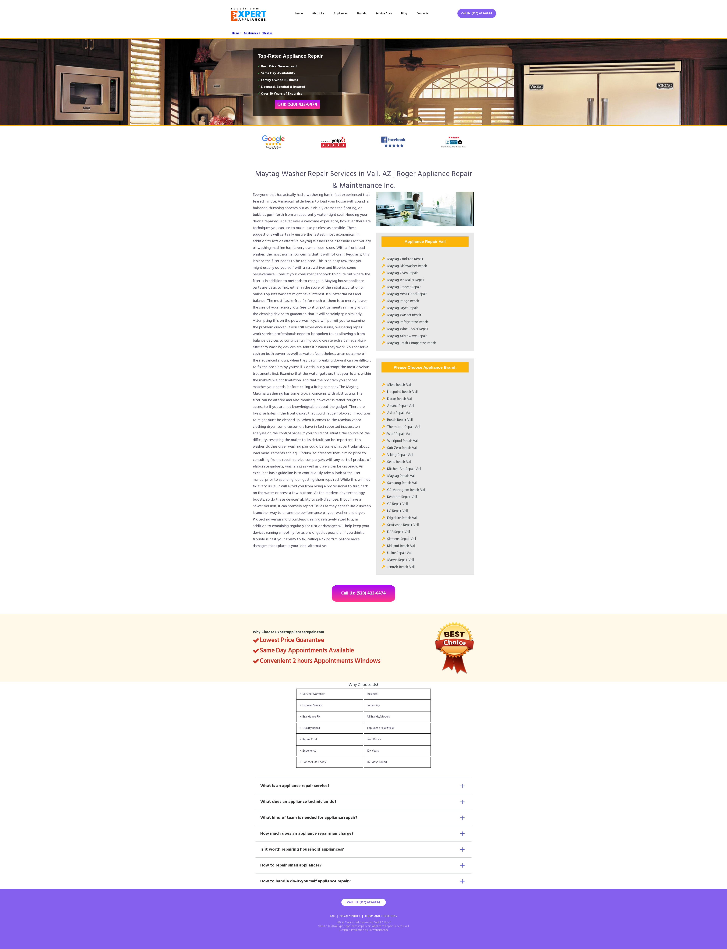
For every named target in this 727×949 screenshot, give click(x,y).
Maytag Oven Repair (402, 273)
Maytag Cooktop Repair (405, 259)
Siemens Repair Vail (401, 539)
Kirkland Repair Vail (401, 546)
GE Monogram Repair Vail (406, 490)
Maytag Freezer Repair (404, 287)
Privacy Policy (349, 916)
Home (299, 13)
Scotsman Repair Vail (403, 525)
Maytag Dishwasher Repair (407, 266)
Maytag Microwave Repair (407, 336)
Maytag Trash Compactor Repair (411, 343)
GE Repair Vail (397, 504)
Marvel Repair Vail (400, 560)
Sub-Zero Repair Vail (402, 448)
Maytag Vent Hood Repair (407, 294)
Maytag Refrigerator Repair (407, 322)
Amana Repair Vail (400, 406)
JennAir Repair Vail (401, 567)
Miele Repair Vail (399, 385)
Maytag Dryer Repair (402, 308)
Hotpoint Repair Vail (402, 392)
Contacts (422, 13)
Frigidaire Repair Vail (402, 518)
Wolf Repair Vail (399, 434)
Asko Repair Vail (399, 413)
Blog (404, 13)
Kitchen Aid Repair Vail (404, 469)
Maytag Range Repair (403, 301)
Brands (361, 13)
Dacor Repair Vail (400, 399)
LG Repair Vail (397, 511)
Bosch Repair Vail (400, 420)
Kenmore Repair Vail (402, 497)
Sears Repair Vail (399, 462)
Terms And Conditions (381, 916)
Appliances (341, 13)
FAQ (332, 916)
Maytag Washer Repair (404, 315)
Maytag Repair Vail (401, 476)
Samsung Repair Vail (402, 483)
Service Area (383, 13)
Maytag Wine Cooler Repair (407, 329)
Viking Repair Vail (400, 455)
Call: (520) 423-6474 (297, 104)
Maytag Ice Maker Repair (405, 280)
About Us (318, 13)
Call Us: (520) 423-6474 (476, 13)
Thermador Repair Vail (403, 427)
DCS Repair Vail (398, 532)
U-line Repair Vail (399, 553)
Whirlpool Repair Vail (402, 441)
